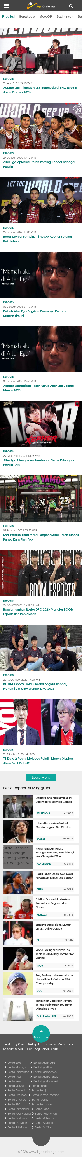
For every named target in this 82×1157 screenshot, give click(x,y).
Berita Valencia (44, 1118)
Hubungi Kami (37, 1048)
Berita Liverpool (17, 1095)
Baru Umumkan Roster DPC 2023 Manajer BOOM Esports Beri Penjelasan (38, 611)
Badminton (64, 16)
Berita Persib (39, 1086)
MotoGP (45, 16)
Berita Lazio (42, 1109)
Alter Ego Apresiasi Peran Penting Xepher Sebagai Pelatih (39, 164)
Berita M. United (17, 1086)
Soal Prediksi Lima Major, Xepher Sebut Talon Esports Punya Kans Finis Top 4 (41, 537)
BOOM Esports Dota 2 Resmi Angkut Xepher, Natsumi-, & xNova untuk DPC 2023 (35, 686)
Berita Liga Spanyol (45, 1072)
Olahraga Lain (46, 1016)
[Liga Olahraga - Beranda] (41, 5)
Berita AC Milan (17, 1123)
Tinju (40, 965)
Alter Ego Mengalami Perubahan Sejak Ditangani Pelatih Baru (38, 462)
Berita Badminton (18, 1072)
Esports (8, 79)
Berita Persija (39, 1090)
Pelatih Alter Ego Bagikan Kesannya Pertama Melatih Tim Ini (35, 313)
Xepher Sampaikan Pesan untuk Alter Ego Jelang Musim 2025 (38, 388)
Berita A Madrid (44, 1123)
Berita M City (43, 1127)
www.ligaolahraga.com (46, 1151)
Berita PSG (14, 1104)
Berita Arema (40, 1099)
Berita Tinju (14, 1076)
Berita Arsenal (16, 1090)
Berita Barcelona (18, 1109)
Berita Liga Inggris (44, 1063)
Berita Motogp (17, 1067)
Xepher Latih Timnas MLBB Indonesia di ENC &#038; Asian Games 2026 (40, 89)
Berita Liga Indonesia (46, 1081)
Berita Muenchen (46, 1113)
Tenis (40, 889)
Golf (40, 991)
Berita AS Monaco (19, 1127)
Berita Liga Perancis (45, 1076)
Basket (41, 839)
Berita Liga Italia (43, 1067)
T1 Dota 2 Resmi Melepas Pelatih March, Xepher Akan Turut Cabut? (38, 760)
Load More (41, 777)
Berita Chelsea (17, 1099)
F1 (38, 940)
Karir (54, 1048)
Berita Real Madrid (19, 1113)
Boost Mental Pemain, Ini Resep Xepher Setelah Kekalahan (37, 238)
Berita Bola (14, 1063)
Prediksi (8, 16)
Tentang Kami (14, 1044)
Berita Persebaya (42, 1104)
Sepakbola (27, 16)
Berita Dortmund (18, 1118)
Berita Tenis (14, 1081)
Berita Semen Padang (45, 1095)
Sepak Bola (44, 813)
